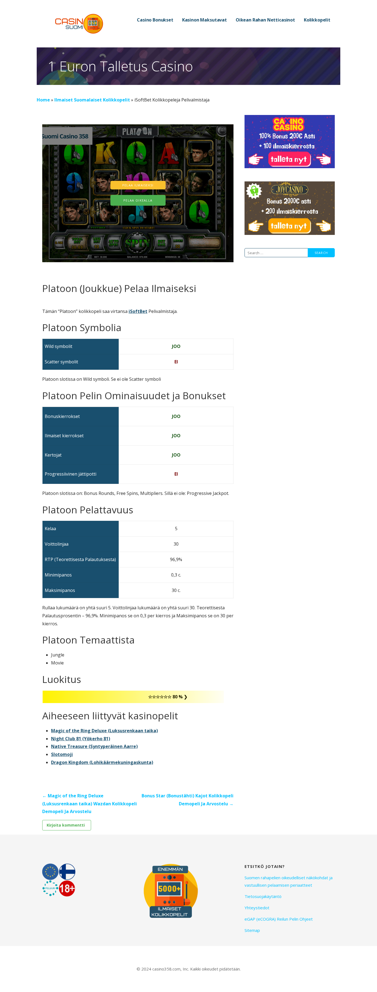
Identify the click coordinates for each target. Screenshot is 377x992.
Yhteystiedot (257, 907)
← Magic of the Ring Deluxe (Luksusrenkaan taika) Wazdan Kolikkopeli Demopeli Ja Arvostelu (89, 804)
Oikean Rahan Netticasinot (265, 20)
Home (43, 100)
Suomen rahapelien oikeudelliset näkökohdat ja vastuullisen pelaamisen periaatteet (289, 881)
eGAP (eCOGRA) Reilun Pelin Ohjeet (279, 919)
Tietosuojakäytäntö (263, 896)
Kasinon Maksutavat (204, 20)
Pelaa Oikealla (138, 200)
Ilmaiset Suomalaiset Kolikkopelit (92, 100)
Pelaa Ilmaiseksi (138, 185)
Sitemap (252, 930)
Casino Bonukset (155, 20)
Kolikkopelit (317, 20)
